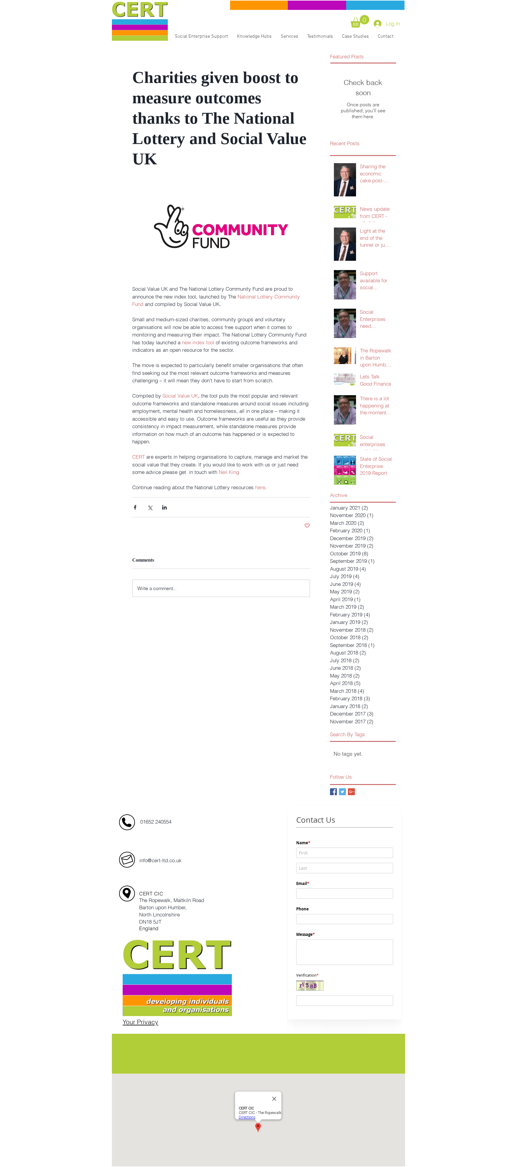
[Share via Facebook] (135, 507)
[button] (359, 21)
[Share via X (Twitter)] (150, 507)
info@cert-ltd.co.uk (160, 860)
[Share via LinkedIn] (164, 507)
